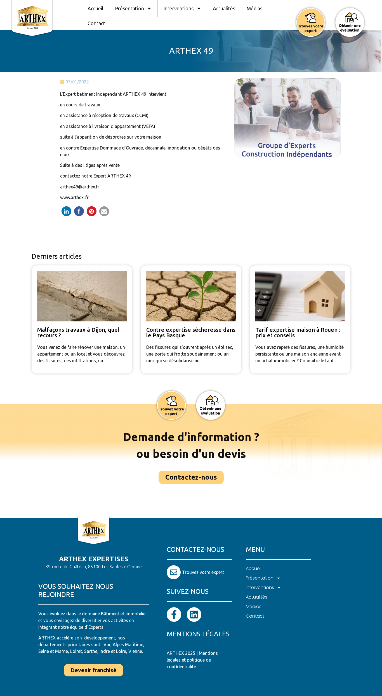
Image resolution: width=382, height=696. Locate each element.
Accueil (95, 8)
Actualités (224, 8)
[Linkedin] (194, 614)
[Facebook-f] (174, 614)
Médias (254, 8)
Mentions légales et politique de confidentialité (192, 660)
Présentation (129, 8)
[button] (66, 211)
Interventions (178, 8)
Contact (96, 23)
